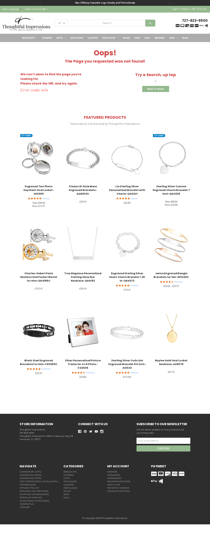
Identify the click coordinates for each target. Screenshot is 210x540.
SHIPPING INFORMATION (34, 494)
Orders (112, 471)
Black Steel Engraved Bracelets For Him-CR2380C (38, 362)
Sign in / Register (181, 9)
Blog (185, 37)
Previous (40, 3)
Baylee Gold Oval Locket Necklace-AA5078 (171, 362)
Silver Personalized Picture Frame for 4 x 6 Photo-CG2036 (83, 364)
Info (172, 37)
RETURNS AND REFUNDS (34, 491)
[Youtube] (96, 431)
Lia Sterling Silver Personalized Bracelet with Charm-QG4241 (127, 190)
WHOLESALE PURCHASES (34, 500)
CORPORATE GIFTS (30, 471)
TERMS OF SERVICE (31, 497)
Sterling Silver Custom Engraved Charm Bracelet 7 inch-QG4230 (171, 190)
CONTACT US (27, 504)
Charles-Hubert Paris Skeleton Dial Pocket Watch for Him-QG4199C (38, 277)
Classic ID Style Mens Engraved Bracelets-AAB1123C (83, 190)
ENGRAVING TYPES (31, 478)
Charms (47, 37)
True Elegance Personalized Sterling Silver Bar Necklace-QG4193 (82, 277)
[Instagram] (101, 431)
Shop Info (202, 9)
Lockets (93, 37)
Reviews (159, 37)
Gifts (59, 37)
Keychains (76, 37)
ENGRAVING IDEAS (31, 475)
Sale (147, 37)
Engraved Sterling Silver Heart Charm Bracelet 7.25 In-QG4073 (127, 277)
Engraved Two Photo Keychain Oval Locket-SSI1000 (39, 190)
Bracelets (28, 37)
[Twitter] (90, 431)
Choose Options (40, 158)
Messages (113, 475)
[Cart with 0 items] (193, 9)
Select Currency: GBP (35, 9)
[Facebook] (79, 431)
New (137, 37)
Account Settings (118, 491)
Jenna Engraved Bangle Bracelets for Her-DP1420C (171, 275)
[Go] (150, 23)
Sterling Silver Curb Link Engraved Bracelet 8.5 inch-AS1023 (127, 364)
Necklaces (108, 37)
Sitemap (25, 507)
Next (169, 3)
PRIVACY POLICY (29, 487)
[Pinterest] (85, 431)
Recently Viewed (118, 487)
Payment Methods (119, 481)
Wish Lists (113, 484)
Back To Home (155, 88)
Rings (126, 37)
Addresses (114, 478)
